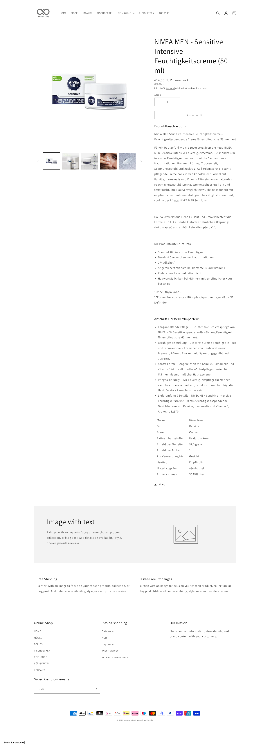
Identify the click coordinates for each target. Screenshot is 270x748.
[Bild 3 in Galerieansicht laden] (89, 161)
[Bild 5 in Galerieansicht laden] (127, 161)
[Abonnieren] (96, 689)
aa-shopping (129, 720)
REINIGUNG (40, 657)
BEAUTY (38, 644)
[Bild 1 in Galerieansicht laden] (51, 161)
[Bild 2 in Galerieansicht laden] (70, 161)
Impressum (108, 644)
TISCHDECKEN (42, 650)
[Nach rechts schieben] (141, 161)
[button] (126, 13)
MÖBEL (38, 637)
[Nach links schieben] (38, 161)
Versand (170, 88)
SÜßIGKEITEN (42, 663)
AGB (104, 637)
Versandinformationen (115, 657)
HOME (37, 631)
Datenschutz (109, 631)
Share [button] (162, 484)
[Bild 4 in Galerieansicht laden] (108, 161)
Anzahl (157, 94)
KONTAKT (39, 670)
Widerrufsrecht (110, 650)
